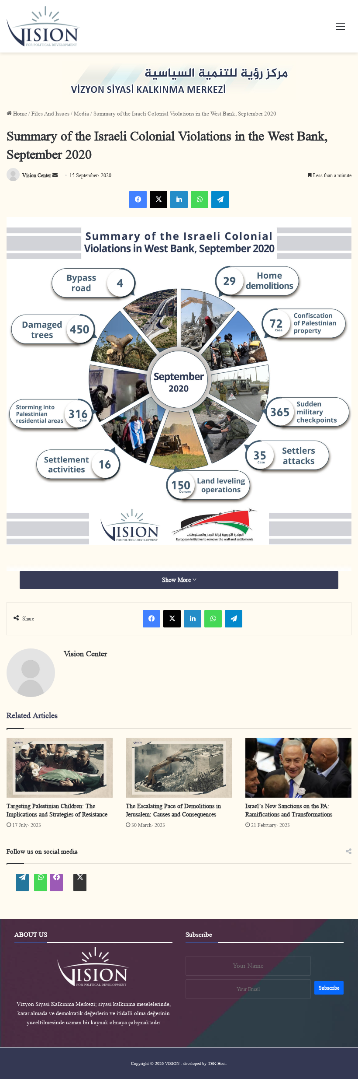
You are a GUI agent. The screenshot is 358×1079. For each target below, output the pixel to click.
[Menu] (340, 29)
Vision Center (85, 653)
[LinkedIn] (179, 199)
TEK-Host (217, 1063)
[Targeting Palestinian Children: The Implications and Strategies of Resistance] (60, 768)
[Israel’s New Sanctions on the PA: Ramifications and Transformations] (298, 768)
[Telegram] (220, 199)
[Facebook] (138, 199)
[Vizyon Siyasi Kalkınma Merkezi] (53, 26)
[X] (158, 199)
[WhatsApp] (199, 199)
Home (19, 113)
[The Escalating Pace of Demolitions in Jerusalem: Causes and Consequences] (179, 768)
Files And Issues (50, 113)
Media (81, 113)
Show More (177, 579)
